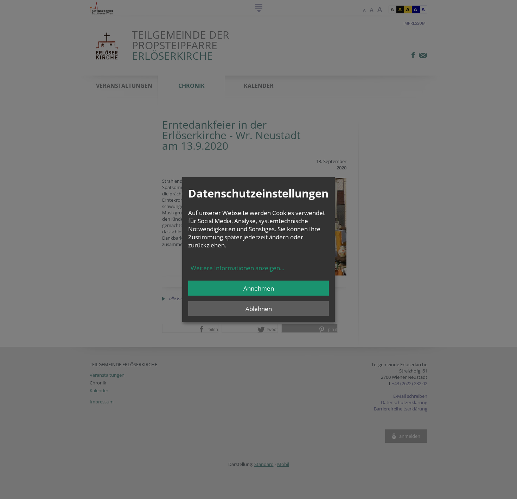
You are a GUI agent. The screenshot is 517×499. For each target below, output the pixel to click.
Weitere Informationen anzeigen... (237, 268)
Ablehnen (258, 308)
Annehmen (258, 288)
